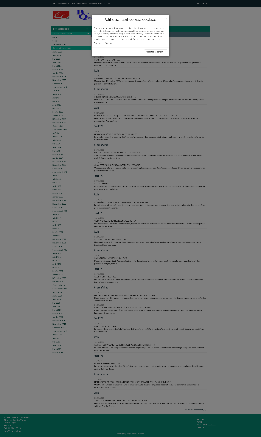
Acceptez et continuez (155, 51)
